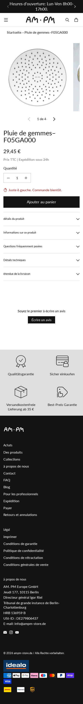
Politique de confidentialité (23, 551)
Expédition (11, 501)
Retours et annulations (20, 515)
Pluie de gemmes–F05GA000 (46, 32)
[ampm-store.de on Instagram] (11, 632)
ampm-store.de (23, 653)
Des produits (13, 452)
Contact (9, 473)
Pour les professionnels (20, 494)
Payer (7, 508)
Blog (6, 487)
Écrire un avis (41, 320)
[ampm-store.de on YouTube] (17, 632)
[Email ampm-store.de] (5, 632)
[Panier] (77, 20)
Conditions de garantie (20, 544)
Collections (11, 459)
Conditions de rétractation (23, 558)
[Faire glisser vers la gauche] (8, 7)
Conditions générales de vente (25, 564)
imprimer (10, 537)
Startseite (14, 32)
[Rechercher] (67, 20)
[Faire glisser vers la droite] (75, 7)
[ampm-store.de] (40, 19)
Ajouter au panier (41, 201)
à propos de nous (16, 466)
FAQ (6, 480)
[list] (41, 77)
